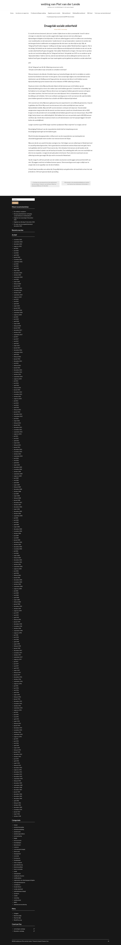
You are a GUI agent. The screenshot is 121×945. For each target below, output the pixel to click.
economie (16, 856)
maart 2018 (17, 323)
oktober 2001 (17, 564)
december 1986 (18, 794)
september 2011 (18, 431)
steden (16, 895)
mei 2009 (16, 480)
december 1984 (18, 798)
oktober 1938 (17, 816)
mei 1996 (16, 690)
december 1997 (18, 650)
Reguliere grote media (54, 13)
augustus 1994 (18, 736)
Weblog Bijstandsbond (79, 13)
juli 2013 (16, 401)
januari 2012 (17, 425)
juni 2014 (16, 383)
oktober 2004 (17, 533)
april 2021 (16, 268)
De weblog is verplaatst (20, 211)
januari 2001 (17, 577)
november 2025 (18, 239)
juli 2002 (16, 551)
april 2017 (16, 343)
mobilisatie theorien (19, 876)
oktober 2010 (17, 454)
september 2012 (18, 416)
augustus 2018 (18, 314)
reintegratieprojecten (19, 882)
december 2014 (18, 370)
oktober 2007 (17, 504)
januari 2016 (17, 359)
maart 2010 (17, 465)
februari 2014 (17, 387)
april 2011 (16, 440)
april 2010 (16, 462)
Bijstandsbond (66, 13)
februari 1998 (17, 646)
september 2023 (18, 241)
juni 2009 (16, 478)
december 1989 (18, 783)
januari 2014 (17, 389)
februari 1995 (17, 723)
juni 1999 (16, 613)
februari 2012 (17, 423)
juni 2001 (16, 571)
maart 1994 (17, 747)
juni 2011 (16, 438)
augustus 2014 (18, 378)
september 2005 (18, 515)
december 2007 (18, 502)
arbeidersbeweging (19, 827)
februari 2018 (17, 325)
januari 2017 (17, 348)
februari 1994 (17, 750)
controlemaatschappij (19, 849)
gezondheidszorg (18, 864)
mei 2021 (16, 266)
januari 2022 (17, 257)
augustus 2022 (18, 246)
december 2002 (18, 546)
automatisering (18, 836)
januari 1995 (17, 725)
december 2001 (18, 560)
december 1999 (18, 606)
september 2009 (18, 473)
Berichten (17, 915)
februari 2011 (17, 445)
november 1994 (18, 730)
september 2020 (18, 277)
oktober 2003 (17, 544)
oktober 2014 (17, 374)
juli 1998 (16, 635)
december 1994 (18, 727)
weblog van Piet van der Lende (60, 4)
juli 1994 (16, 739)
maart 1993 (17, 763)
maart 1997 (17, 670)
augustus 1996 (18, 683)
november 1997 (18, 652)
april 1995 (16, 719)
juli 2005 (16, 518)
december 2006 (18, 507)
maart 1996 (17, 694)
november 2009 (18, 469)
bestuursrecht (17, 840)
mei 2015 (16, 363)
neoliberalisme (17, 878)
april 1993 (16, 761)
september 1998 (18, 630)
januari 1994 (17, 752)
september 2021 (18, 261)
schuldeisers (17, 884)
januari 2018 (17, 328)
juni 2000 (16, 593)
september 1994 (18, 734)
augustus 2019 (18, 297)
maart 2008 (17, 495)
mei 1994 (16, 743)
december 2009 (18, 467)
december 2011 (18, 427)
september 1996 (18, 681)
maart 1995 (17, 721)
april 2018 (16, 321)
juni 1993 (16, 758)
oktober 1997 (17, 655)
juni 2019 (16, 299)
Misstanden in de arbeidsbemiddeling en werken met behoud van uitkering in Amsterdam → (76, 183)
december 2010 (18, 449)
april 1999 (16, 617)
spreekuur (16, 893)
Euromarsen (17, 858)
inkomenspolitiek (18, 867)
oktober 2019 (17, 292)
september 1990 (18, 778)
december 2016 (18, 350)
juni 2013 (16, 403)
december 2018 (18, 310)
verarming (64, 29)
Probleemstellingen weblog (38, 13)
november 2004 (18, 531)
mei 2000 (16, 595)
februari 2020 (17, 283)
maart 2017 (17, 345)
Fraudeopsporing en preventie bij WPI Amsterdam (60, 16)
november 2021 (18, 259)
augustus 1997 (18, 659)
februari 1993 (17, 765)
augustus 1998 (18, 632)
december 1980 (18, 807)
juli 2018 (16, 317)
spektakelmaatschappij (20, 891)
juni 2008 (16, 493)
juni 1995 (16, 714)
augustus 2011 (18, 434)
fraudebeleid (17, 860)
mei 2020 (16, 279)
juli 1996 (16, 686)
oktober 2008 (17, 491)
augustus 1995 (18, 710)
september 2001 (18, 566)
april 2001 (16, 573)
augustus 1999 (18, 610)
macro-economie (18, 869)
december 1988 (18, 787)
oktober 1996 (17, 679)
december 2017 (18, 330)
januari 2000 (17, 604)
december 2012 (18, 414)
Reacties (17, 917)
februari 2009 (17, 487)
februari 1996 (17, 697)
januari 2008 (17, 500)
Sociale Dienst (17, 887)
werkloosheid (17, 900)
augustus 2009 (18, 476)
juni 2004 (16, 535)
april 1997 (16, 668)
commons (16, 847)
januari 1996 (17, 699)
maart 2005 (17, 526)
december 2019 (18, 288)
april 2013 (16, 407)
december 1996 (18, 677)
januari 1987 (17, 792)
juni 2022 (16, 250)
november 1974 (18, 809)
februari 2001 (17, 575)
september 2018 (18, 312)
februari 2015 (17, 365)
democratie (17, 851)
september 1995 (18, 708)
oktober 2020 (17, 275)
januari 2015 (17, 367)
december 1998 (18, 624)
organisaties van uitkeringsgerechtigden (24, 880)
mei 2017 (16, 341)
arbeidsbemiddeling (19, 829)
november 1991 (18, 774)
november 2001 (18, 562)
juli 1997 (16, 661)
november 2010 (18, 451)
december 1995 (18, 701)
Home (11, 13)
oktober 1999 (17, 608)
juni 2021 (16, 264)
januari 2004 (17, 540)
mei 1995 (16, 716)
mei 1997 (16, 666)
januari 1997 (17, 674)
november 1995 (18, 703)
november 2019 (18, 290)
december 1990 (18, 776)
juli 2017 (16, 336)
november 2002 (18, 549)
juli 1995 (16, 712)
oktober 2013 (17, 396)
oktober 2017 (17, 332)
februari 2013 (17, 409)
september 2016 (18, 352)
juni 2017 (16, 339)
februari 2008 (17, 498)
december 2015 (18, 361)
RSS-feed (89, 13)
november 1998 (18, 626)
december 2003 (18, 542)
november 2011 (18, 429)
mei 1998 (16, 639)
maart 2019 (17, 306)
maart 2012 (17, 420)
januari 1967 (17, 811)
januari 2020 (17, 286)
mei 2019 (16, 301)
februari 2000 (17, 602)
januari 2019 (17, 308)
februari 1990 (17, 780)
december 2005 (18, 511)
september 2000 (18, 586)
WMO (15, 902)
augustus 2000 (18, 588)
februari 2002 (17, 557)
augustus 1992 (18, 769)
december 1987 (18, 789)
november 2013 (18, 394)
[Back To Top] (108, 941)
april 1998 (16, 641)
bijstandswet (17, 845)
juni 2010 (16, 458)
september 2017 (18, 334)
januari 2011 (17, 447)
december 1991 (18, 772)
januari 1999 (17, 621)
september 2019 (18, 294)
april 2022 (16, 255)
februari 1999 (17, 619)
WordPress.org (18, 920)
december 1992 (18, 767)
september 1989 (18, 785)
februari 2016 (17, 356)
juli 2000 (16, 591)
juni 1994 (16, 741)
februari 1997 (17, 672)
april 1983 (16, 800)
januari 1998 (17, 648)
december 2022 (18, 244)
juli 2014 (16, 381)
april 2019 (16, 303)
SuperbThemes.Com (43, 941)
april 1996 (16, 692)
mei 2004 (16, 538)
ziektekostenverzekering (20, 904)
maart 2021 (17, 270)
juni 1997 (16, 663)
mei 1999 (16, 615)
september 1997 (18, 657)
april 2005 (16, 524)
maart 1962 (17, 814)
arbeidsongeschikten (19, 834)
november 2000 (18, 582)
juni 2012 (16, 418)
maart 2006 (17, 509)
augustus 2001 (18, 568)
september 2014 (18, 376)
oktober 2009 (17, 471)
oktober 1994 (17, 732)
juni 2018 (16, 319)
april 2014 (16, 385)
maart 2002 (17, 555)
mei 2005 (16, 522)
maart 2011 (17, 442)
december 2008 (18, 489)
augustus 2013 (18, 398)
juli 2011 (16, 436)
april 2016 (16, 354)
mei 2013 (16, 405)
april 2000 (16, 597)
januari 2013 (17, 412)
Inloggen (16, 913)
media (15, 871)
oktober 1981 (17, 805)
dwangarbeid (17, 853)
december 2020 (18, 272)
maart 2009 (17, 485)
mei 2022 (16, 253)
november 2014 (18, 372)
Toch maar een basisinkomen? (103, 13)
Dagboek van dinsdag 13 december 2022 (24, 222)
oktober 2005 (17, 513)
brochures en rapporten (22, 13)
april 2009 (16, 482)
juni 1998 (16, 637)
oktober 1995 (17, 705)
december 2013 (18, 392)
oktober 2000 (17, 584)
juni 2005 (16, 520)
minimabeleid (17, 873)
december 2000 (18, 579)
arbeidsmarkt (17, 831)
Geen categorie (18, 862)
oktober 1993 (17, 756)
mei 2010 (16, 460)
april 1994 (16, 745)
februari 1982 (17, 803)
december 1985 (18, 796)
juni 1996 (16, 688)
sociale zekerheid (18, 889)
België (15, 838)
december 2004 (18, 529)
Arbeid (15, 825)
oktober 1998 (17, 628)
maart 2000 (17, 599)
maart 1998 (17, 644)
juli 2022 (16, 248)
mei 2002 (16, 553)
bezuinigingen (17, 842)
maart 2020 (17, 281)
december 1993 (18, 754)
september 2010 (18, 456)
